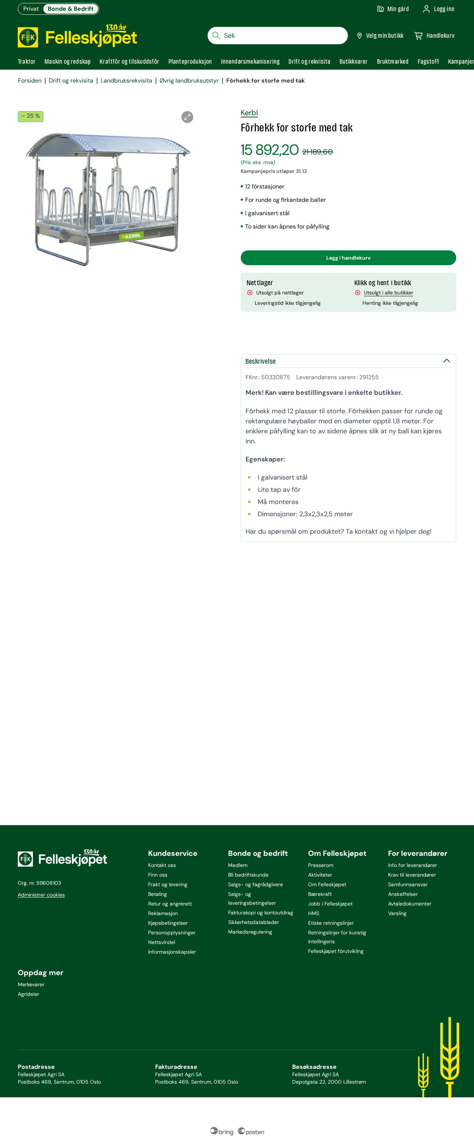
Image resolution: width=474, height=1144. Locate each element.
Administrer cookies (41, 895)
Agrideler (28, 994)
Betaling (157, 894)
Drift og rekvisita (71, 80)
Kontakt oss (162, 865)
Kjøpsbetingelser (168, 923)
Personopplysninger (172, 932)
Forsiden (29, 80)
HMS (313, 913)
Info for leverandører (412, 865)
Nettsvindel (161, 942)
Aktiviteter (320, 874)
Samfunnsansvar (408, 884)
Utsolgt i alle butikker (388, 293)
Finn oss (157, 874)
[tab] (26, 61)
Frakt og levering (167, 884)
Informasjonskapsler (172, 951)
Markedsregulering (250, 931)
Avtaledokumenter (409, 903)
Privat (31, 9)
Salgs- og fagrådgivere (255, 884)
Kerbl (249, 112)
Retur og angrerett (170, 903)
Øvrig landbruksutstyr (189, 80)
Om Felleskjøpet (327, 884)
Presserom (320, 865)
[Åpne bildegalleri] (187, 117)
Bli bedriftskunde (248, 874)
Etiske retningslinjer (331, 923)
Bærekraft (320, 894)
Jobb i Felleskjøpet (330, 903)
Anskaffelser (403, 894)
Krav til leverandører (412, 874)
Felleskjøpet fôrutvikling (336, 951)
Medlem (237, 865)
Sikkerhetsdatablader (253, 922)
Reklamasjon (163, 913)
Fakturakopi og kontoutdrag (260, 912)
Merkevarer (31, 984)
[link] (393, 61)
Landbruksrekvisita (126, 80)
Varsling (397, 913)
